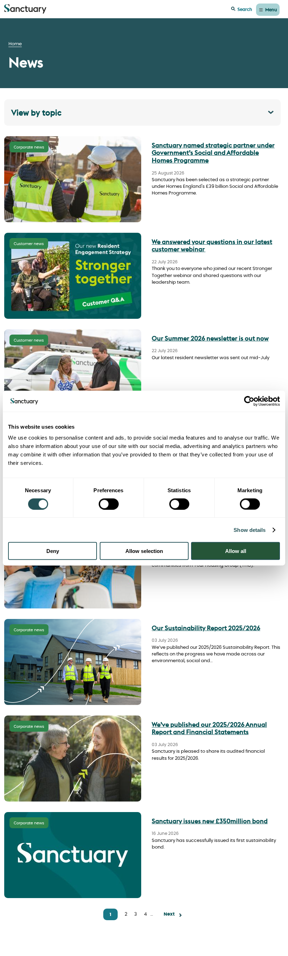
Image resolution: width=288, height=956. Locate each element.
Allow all (235, 551)
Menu (271, 9)
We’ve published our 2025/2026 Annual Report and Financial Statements (209, 728)
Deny (52, 551)
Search (244, 9)
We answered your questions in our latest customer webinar (212, 245)
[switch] (109, 503)
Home (15, 44)
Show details (250, 530)
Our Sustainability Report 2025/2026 (206, 628)
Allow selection (144, 551)
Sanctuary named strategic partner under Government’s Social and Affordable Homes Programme (213, 152)
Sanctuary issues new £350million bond (210, 821)
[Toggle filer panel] (142, 112)
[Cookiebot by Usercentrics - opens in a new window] (249, 401)
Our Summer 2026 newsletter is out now (210, 338)
